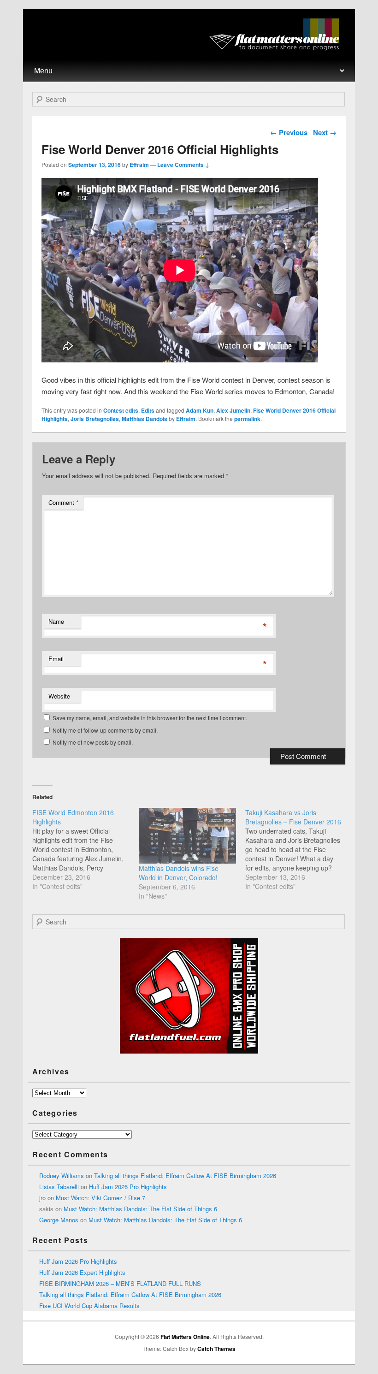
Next (325, 132)
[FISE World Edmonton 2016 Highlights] (85, 849)
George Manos (58, 1219)
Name (56, 621)
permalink (247, 419)
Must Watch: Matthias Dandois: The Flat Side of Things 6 (140, 1208)
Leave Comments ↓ (183, 164)
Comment (63, 502)
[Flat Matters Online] (277, 48)
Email (56, 658)
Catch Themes (216, 1348)
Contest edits (120, 410)
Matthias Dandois (144, 419)
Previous (288, 132)
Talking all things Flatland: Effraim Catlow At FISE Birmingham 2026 (185, 1175)
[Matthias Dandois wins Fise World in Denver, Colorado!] (187, 836)
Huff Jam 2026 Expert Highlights (82, 1272)
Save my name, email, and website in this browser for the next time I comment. (150, 718)
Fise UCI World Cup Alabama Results (89, 1305)
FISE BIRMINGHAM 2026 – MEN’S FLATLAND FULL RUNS (120, 1283)
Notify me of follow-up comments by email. (105, 730)
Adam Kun (199, 410)
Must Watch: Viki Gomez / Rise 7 (100, 1197)
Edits (147, 410)
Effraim (139, 164)
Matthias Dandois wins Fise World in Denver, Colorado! (179, 873)
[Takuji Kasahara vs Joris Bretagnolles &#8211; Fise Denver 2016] (298, 849)
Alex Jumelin (233, 410)
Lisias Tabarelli (59, 1186)
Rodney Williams (61, 1175)
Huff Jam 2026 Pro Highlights (128, 1186)
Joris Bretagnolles (95, 419)
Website (59, 696)
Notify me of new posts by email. (93, 742)
